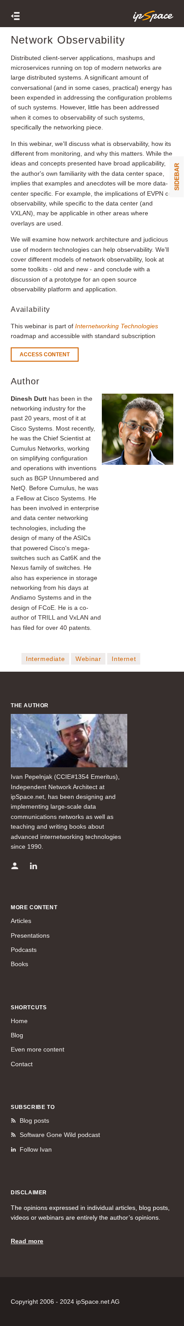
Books (19, 963)
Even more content (37, 1049)
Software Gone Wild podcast (60, 1134)
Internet (124, 658)
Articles (21, 920)
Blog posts (34, 1120)
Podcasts (24, 949)
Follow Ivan (36, 1149)
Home (19, 1020)
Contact (22, 1064)
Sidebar (176, 176)
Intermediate (45, 658)
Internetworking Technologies (116, 326)
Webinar (88, 658)
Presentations (30, 935)
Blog (17, 1035)
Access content (45, 354)
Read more (27, 1241)
